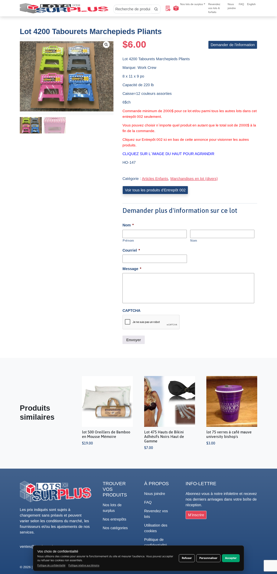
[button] (106, 44)
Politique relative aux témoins (83, 565)
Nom (193, 240)
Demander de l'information (233, 45)
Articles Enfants (155, 179)
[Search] (137, 8)
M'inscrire (196, 515)
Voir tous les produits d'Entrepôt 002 (155, 190)
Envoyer (133, 340)
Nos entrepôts (114, 519)
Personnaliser (208, 558)
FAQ (241, 4)
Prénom (128, 240)
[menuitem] (251, 4)
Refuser (187, 558)
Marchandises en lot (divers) (194, 179)
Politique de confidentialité (51, 565)
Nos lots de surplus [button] (191, 4)
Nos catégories (115, 528)
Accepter (231, 558)
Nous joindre (232, 6)
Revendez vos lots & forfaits (214, 8)
